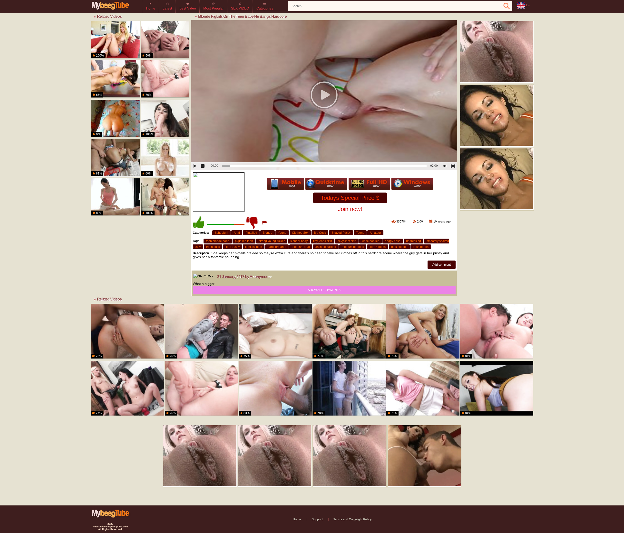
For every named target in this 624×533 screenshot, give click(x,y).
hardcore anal (277, 247)
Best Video (187, 8)
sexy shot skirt (347, 241)
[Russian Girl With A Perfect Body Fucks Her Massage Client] (115, 197)
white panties (370, 241)
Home (150, 8)
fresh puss (213, 247)
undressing (413, 241)
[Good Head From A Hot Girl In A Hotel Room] (496, 388)
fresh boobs (421, 247)
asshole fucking (325, 247)
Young (282, 232)
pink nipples (399, 247)
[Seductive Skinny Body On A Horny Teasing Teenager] (127, 331)
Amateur (375, 232)
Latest (167, 8)
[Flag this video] (265, 222)
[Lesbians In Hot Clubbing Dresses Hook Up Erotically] (127, 388)
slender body (299, 241)
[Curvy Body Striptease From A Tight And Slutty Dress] (422, 331)
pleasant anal (301, 247)
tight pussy (232, 247)
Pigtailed (251, 232)
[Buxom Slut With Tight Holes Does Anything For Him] (165, 39)
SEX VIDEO (240, 8)
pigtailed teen (244, 241)
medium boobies (353, 247)
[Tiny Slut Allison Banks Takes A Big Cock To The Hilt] (275, 388)
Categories (264, 8)
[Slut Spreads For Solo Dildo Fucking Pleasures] (165, 118)
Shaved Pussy (341, 232)
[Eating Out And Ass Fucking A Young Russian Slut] (496, 331)
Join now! (350, 209)
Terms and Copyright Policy (352, 519)
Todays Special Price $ (350, 197)
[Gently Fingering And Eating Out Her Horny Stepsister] (275, 331)
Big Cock (320, 232)
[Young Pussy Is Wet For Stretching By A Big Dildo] (422, 388)
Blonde (267, 232)
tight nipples (378, 247)
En (528, 5)
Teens (360, 232)
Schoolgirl (221, 232)
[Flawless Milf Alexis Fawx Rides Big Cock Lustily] (165, 157)
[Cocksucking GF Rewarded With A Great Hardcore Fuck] (115, 157)
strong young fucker (272, 241)
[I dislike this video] (252, 222)
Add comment (441, 264)
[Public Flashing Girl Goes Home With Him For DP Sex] (201, 331)
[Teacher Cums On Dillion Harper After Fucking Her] (115, 79)
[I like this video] (199, 222)
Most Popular (213, 8)
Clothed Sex (300, 232)
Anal (237, 232)
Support (317, 519)
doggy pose (392, 241)
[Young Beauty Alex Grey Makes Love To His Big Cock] (349, 388)
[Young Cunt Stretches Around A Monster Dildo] (165, 79)
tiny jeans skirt (322, 241)
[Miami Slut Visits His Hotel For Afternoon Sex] (115, 39)
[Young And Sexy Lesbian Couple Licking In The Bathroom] (165, 197)
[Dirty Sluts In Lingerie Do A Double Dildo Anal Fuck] (349, 331)
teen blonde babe (217, 241)
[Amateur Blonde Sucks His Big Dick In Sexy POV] (115, 118)
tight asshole (253, 247)
